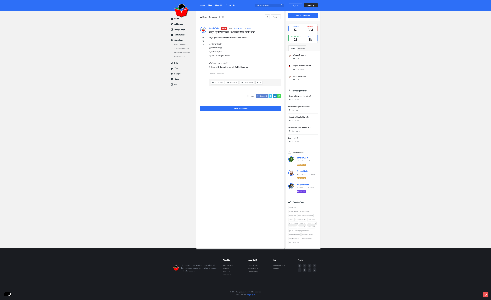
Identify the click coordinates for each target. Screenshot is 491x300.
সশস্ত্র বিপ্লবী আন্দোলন (307, 234)
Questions (178, 40)
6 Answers (300, 80)
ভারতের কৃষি (302, 223)
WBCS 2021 (293, 208)
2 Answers (296, 131)
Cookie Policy (253, 272)
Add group (178, 24)
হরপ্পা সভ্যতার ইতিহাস (294, 242)
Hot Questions (179, 56)
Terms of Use (253, 265)
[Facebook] (300, 266)
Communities (180, 35)
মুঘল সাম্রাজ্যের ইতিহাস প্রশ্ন (302, 231)
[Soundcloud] (300, 270)
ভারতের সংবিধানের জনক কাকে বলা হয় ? (299, 96)
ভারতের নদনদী (302, 227)
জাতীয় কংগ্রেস (292, 215)
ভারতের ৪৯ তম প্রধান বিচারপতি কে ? (299, 106)
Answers (301, 48)
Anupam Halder (303, 185)
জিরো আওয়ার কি (293, 138)
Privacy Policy (253, 268)
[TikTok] (314, 270)
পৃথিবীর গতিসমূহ (311, 219)
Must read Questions (182, 52)
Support (276, 268)
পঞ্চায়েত (291, 219)
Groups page (180, 29)
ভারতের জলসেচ (292, 227)
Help (176, 84)
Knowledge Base (279, 265)
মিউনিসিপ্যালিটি (311, 227)
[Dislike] (203, 44)
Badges (177, 74)
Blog (210, 5)
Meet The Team (228, 265)
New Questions (180, 44)
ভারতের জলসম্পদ (312, 223)
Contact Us (230, 5)
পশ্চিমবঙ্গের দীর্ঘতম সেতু (299, 55)
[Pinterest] (309, 270)
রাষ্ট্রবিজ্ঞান (249, 28)
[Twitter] (304, 266)
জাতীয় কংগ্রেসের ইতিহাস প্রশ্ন (305, 215)
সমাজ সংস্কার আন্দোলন (294, 234)
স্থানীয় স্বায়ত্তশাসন (306, 238)
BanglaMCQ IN (302, 158)
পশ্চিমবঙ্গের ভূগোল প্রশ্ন (300, 219)
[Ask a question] (485, 294)
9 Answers (300, 59)
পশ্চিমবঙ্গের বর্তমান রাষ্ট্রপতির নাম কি (298, 117)
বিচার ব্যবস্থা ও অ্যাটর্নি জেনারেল (217, 73)
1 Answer (295, 100)
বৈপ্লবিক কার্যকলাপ (293, 223)
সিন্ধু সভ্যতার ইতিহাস (294, 238)
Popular (292, 48)
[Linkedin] (309, 266)
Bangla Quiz (250, 295)
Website (226, 268)
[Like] (203, 37)
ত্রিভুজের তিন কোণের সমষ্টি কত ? (302, 66)
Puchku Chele (302, 171)
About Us (218, 5)
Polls (176, 63)
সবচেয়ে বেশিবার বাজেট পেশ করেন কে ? (299, 127)
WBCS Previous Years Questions (299, 211)
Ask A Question (303, 16)
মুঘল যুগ (291, 231)
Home (202, 5)
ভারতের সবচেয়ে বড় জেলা (300, 76)
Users (177, 79)
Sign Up (311, 5)
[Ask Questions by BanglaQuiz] (183, 5)
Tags (176, 68)
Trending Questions (181, 48)
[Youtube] (314, 266)
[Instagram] (304, 270)
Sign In (295, 5)
